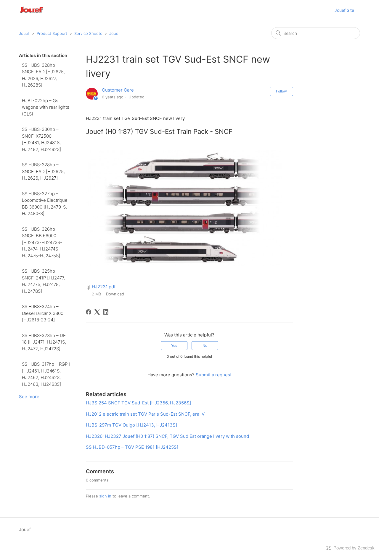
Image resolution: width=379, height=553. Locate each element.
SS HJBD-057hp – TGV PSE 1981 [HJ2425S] (132, 447)
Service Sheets (88, 33)
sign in (105, 496)
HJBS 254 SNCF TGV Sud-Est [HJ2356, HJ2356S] (138, 403)
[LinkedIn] (105, 312)
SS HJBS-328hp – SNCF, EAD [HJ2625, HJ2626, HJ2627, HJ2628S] (43, 75)
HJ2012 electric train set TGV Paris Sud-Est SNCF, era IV (145, 414)
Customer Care (118, 90)
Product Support (52, 33)
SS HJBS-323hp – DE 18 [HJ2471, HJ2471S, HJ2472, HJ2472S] (44, 342)
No (205, 345)
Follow (281, 91)
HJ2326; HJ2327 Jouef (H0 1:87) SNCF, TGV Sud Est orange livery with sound (167, 436)
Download (115, 294)
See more (29, 396)
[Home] (39, 13)
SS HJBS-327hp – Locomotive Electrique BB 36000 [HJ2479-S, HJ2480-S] (45, 204)
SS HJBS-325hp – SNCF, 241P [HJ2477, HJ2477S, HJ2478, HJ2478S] (43, 281)
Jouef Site (344, 10)
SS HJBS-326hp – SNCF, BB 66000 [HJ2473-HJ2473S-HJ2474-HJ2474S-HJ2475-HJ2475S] (42, 242)
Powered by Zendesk (354, 547)
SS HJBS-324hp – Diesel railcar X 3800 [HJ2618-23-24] (42, 313)
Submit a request (214, 375)
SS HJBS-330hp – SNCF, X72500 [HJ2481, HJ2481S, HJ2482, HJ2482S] (41, 139)
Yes (174, 345)
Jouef (24, 33)
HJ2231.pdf (103, 286)
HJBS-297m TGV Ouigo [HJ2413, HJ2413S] (131, 425)
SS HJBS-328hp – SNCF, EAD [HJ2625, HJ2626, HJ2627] (43, 171)
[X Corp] (97, 312)
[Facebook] (88, 312)
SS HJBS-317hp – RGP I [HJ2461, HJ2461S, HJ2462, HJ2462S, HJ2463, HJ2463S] (46, 374)
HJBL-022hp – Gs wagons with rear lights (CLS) (45, 107)
